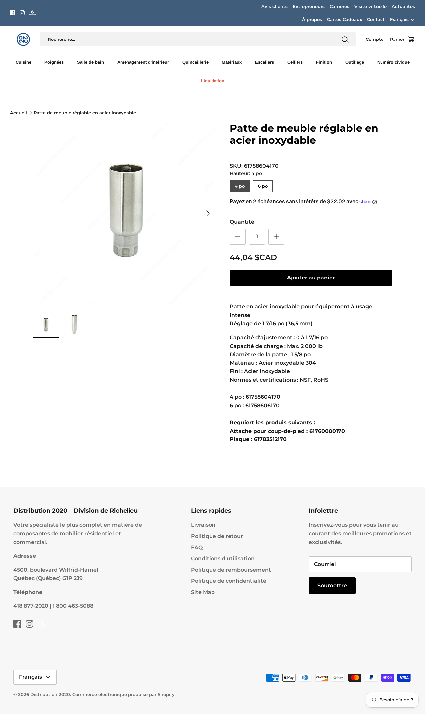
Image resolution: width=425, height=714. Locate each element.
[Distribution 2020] (32, 12)
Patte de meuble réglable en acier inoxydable (85, 113)
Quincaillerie (195, 62)
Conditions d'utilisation (223, 558)
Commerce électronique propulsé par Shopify (123, 694)
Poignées (54, 62)
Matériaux (232, 62)
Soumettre (332, 585)
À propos (312, 19)
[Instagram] (22, 12)
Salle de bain (90, 62)
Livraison (203, 525)
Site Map (203, 592)
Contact (376, 19)
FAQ (197, 547)
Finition (324, 62)
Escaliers (264, 62)
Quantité (242, 222)
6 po (262, 184)
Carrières (339, 6)
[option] (124, 213)
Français (399, 19)
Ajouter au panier (311, 278)
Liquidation (212, 80)
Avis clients (274, 6)
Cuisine (23, 62)
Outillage (354, 62)
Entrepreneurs (309, 6)
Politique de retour (217, 536)
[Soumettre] (345, 39)
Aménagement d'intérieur (143, 62)
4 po (239, 184)
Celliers (295, 62)
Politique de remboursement (231, 570)
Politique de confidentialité (228, 581)
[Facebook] (12, 12)
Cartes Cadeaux (344, 19)
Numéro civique (393, 62)
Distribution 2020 (50, 694)
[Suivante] (208, 213)
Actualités (403, 6)
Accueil (18, 113)
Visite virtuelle (370, 6)
